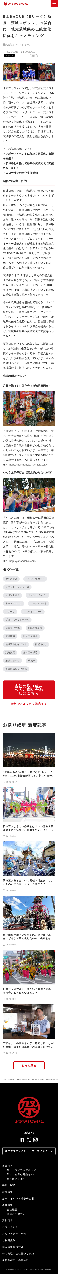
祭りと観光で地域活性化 (21, 1170)
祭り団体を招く (16, 1178)
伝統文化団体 (12, 628)
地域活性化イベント (16, 644)
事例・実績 (9, 1185)
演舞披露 (10, 652)
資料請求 (7, 1220)
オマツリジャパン (37, 595)
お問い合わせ (10, 1227)
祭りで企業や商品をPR (20, 1174)
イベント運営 (12, 595)
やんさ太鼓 (11, 579)
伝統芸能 (10, 636)
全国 (33, 56)
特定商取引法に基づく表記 (18, 1253)
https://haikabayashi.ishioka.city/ (29, 464)
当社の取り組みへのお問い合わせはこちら (29, 689)
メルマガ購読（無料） (15, 1233)
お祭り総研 (11, 1079)
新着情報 (7, 1192)
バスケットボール (32, 611)
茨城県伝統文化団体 (16, 669)
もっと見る (29, 1065)
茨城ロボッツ (12, 660)
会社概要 (12, 1209)
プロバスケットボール (17, 619)
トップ (4, 1079)
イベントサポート (35, 579)
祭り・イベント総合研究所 (18, 1198)
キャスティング (13, 603)
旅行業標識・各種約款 (15, 1260)
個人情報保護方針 (12, 1247)
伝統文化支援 (35, 628)
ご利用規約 (9, 1240)
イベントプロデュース (17, 587)
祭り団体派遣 (30, 652)
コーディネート (38, 603)
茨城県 (31, 660)
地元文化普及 (30, 636)
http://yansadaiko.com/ (24, 561)
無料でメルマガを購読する (29, 703)
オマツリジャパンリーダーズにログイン (29, 1151)
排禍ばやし (41, 644)
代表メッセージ (16, 1213)
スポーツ (10, 611)
